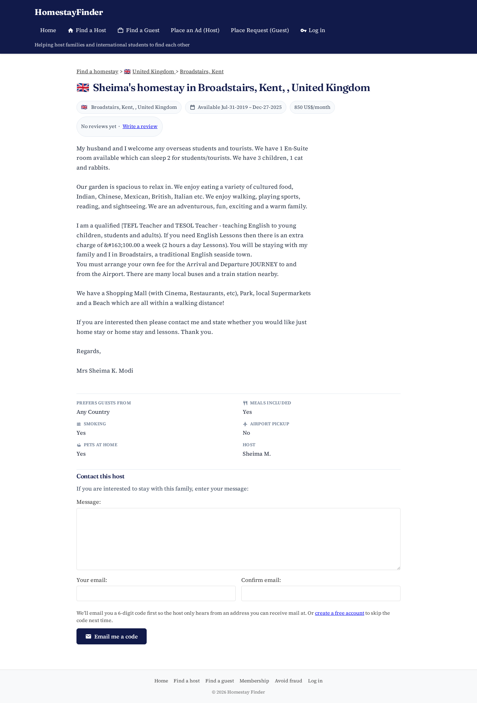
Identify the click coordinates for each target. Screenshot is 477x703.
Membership (254, 680)
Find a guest (219, 680)
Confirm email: (261, 580)
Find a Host (91, 30)
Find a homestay (97, 71)
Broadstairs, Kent (201, 71)
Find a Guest (143, 30)
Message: (88, 502)
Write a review (140, 126)
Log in (317, 30)
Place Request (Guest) (260, 30)
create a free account (339, 612)
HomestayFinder (69, 12)
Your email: (91, 580)
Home (48, 30)
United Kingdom (150, 71)
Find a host (187, 680)
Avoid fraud (288, 680)
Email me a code (116, 636)
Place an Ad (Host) (195, 30)
